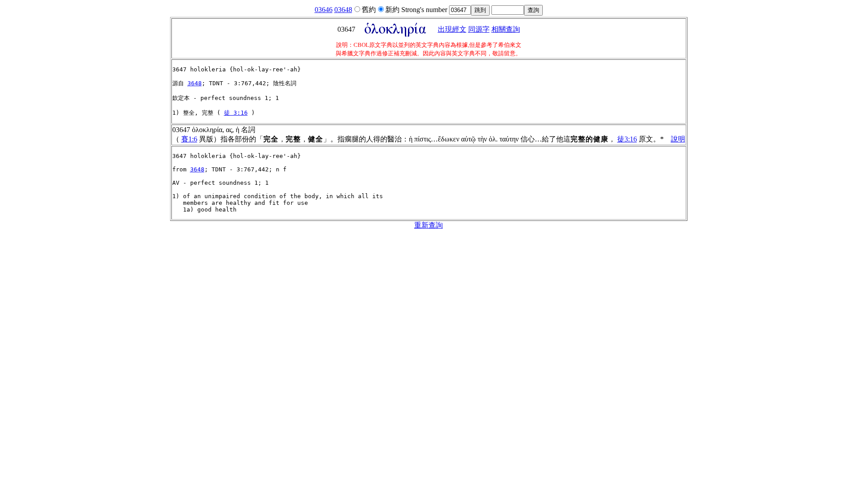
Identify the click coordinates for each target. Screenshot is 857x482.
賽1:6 (189, 139)
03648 (343, 9)
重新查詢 (428, 225)
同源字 (479, 29)
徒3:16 (627, 139)
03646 (324, 9)
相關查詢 (505, 29)
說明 (678, 139)
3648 (194, 83)
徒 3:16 (236, 112)
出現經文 (452, 29)
